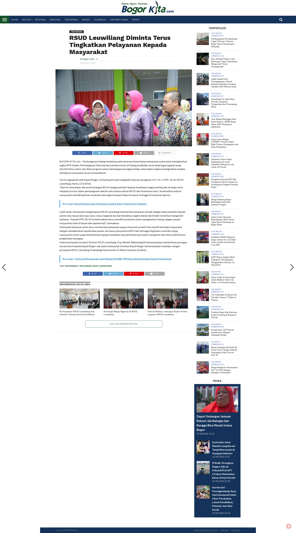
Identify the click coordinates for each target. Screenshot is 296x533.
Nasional (55, 19)
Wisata (86, 19)
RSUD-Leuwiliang (102, 266)
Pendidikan (71, 19)
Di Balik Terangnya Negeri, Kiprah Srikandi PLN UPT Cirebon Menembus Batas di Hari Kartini (223, 470)
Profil (136, 19)
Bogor (26, 19)
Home (14, 19)
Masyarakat (72, 266)
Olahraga (100, 19)
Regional (40, 19)
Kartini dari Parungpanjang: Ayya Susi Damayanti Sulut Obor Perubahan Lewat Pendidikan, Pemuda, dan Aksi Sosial (224, 498)
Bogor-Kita (88, 59)
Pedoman (235, 530)
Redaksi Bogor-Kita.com (205, 530)
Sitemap (224, 530)
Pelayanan (86, 266)
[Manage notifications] (288, 526)
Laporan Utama (119, 19)
